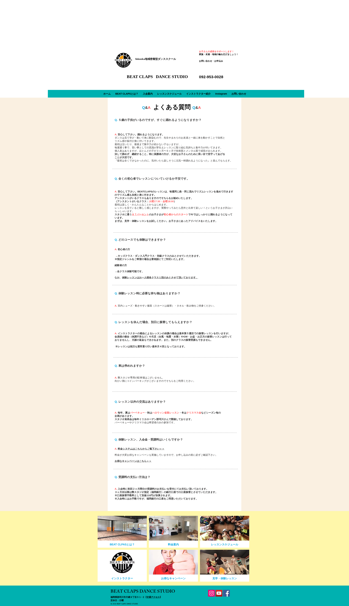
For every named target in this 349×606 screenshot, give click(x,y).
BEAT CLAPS (140, 76)
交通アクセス (153, 597)
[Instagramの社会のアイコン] (211, 593)
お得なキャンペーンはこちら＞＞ (133, 461)
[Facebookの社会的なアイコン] (226, 593)
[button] (148, 94)
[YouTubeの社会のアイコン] (219, 593)
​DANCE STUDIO (172, 76)
